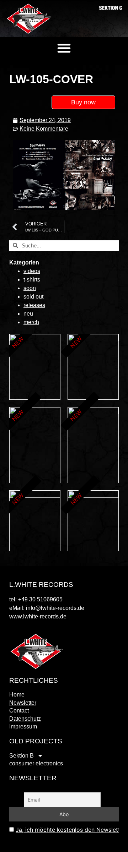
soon (29, 288)
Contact (19, 711)
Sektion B (21, 756)
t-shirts (31, 280)
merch (31, 322)
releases (34, 305)
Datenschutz (25, 719)
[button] (64, 48)
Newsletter (22, 703)
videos (31, 271)
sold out (33, 297)
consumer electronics (36, 763)
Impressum (23, 726)
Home (17, 695)
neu (28, 314)
